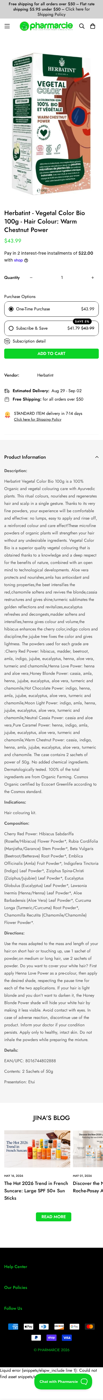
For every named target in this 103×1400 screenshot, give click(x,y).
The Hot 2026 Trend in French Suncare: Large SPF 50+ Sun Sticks (36, 1191)
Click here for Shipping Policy (64, 11)
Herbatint (45, 375)
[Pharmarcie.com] (46, 26)
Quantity (12, 277)
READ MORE (53, 1217)
